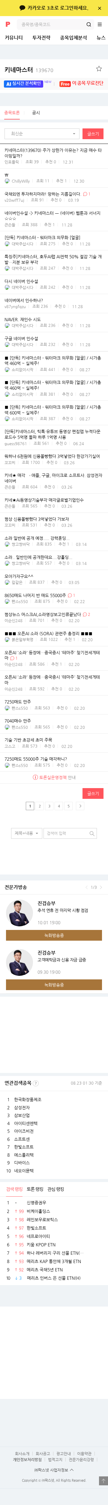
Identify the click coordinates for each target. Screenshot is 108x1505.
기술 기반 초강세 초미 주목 (28, 739)
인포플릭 (11, 162)
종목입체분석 (73, 38)
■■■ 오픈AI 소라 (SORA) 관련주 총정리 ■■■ (48, 633)
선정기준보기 (36, 1083)
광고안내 (63, 1453)
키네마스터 (28, 69)
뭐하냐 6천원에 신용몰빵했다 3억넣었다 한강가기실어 (52, 456)
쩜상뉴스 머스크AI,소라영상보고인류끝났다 (42, 614)
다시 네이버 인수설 (21, 281)
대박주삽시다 (22, 244)
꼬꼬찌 (9, 462)
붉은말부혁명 (22, 639)
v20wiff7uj (14, 200)
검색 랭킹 (14, 1189)
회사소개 (22, 1453)
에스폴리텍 (24, 1155)
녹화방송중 (54, 935)
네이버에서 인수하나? (23, 300)
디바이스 (22, 1162)
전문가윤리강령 (81, 1459)
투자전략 (41, 38)
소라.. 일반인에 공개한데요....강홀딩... (38, 557)
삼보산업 (22, 1115)
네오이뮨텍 (24, 1170)
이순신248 (13, 620)
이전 (87, 887)
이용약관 (84, 1453)
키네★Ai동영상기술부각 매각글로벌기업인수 (44, 500)
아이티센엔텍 (26, 1123)
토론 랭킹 (35, 1189)
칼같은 (17, 582)
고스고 (9, 746)
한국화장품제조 (27, 1099)
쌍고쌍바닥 (21, 544)
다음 (101, 887)
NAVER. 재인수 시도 (22, 319)
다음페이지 (80, 806)
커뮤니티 (14, 38)
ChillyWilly (21, 181)
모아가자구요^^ (18, 576)
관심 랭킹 (55, 1189)
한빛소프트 (24, 1146)
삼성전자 (22, 1107)
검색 (88, 24)
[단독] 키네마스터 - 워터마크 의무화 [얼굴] (42, 237)
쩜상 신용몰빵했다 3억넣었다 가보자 (36, 519)
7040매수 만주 (17, 720)
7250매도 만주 (17, 701)
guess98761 (15, 443)
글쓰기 (93, 133)
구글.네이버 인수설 (21, 338)
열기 (103, 1480)
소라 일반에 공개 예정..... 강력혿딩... (37, 538)
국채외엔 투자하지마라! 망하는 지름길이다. (43, 194)
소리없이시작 (22, 369)
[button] (43, 134)
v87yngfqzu (15, 306)
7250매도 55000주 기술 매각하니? (35, 759)
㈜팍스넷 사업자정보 (51, 1470)
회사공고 (43, 1453)
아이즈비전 (24, 1131)
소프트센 (22, 1139)
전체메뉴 (102, 24)
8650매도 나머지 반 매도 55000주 (35, 595)
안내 (57, 777)
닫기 (99, 8)
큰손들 (9, 225)
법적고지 (55, 1459)
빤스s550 (20, 601)
